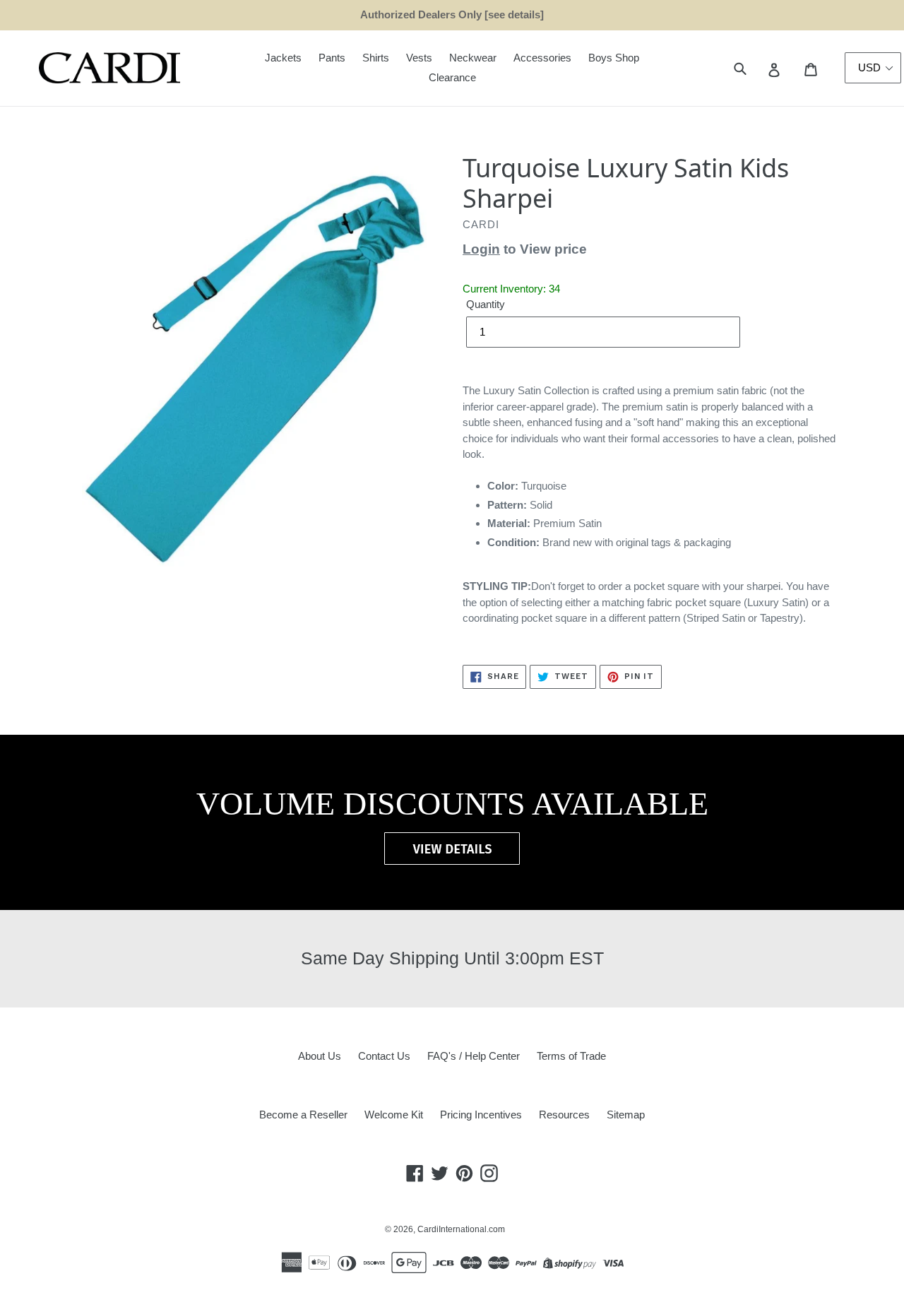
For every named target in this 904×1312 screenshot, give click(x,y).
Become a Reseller (303, 1115)
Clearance (452, 77)
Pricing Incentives (481, 1115)
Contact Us (384, 1056)
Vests (419, 58)
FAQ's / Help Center (473, 1056)
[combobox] (756, 68)
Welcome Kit (393, 1115)
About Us (319, 1056)
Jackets (283, 58)
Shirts (375, 58)
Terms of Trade (571, 1056)
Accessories (542, 58)
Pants (332, 58)
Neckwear (472, 58)
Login (481, 249)
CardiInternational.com (461, 1229)
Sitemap (626, 1115)
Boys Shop (613, 58)
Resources (564, 1115)
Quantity (485, 304)
